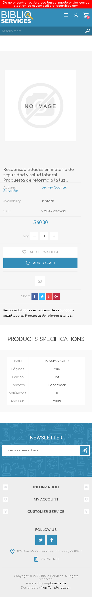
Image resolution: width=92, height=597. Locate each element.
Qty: (26, 236)
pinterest (49, 296)
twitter (42, 296)
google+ (56, 296)
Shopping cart (86, 15)
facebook (34, 296)
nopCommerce (55, 583)
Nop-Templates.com (56, 587)
